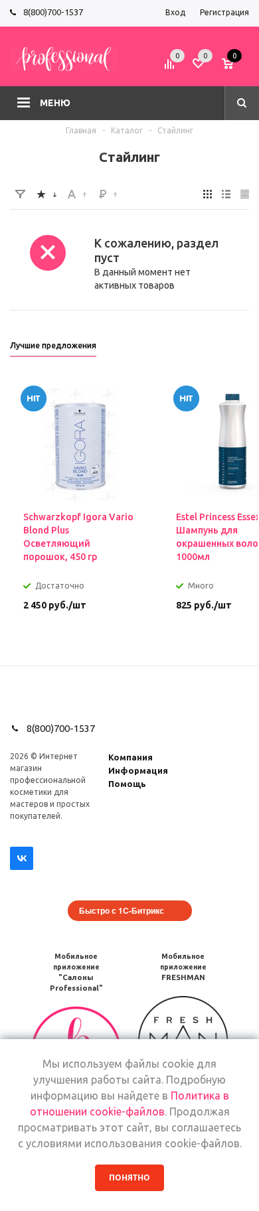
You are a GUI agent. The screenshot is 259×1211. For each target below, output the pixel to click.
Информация (138, 770)
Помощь (127, 783)
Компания (130, 757)
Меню (55, 103)
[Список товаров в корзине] (237, 68)
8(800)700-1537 (53, 12)
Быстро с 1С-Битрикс (121, 910)
